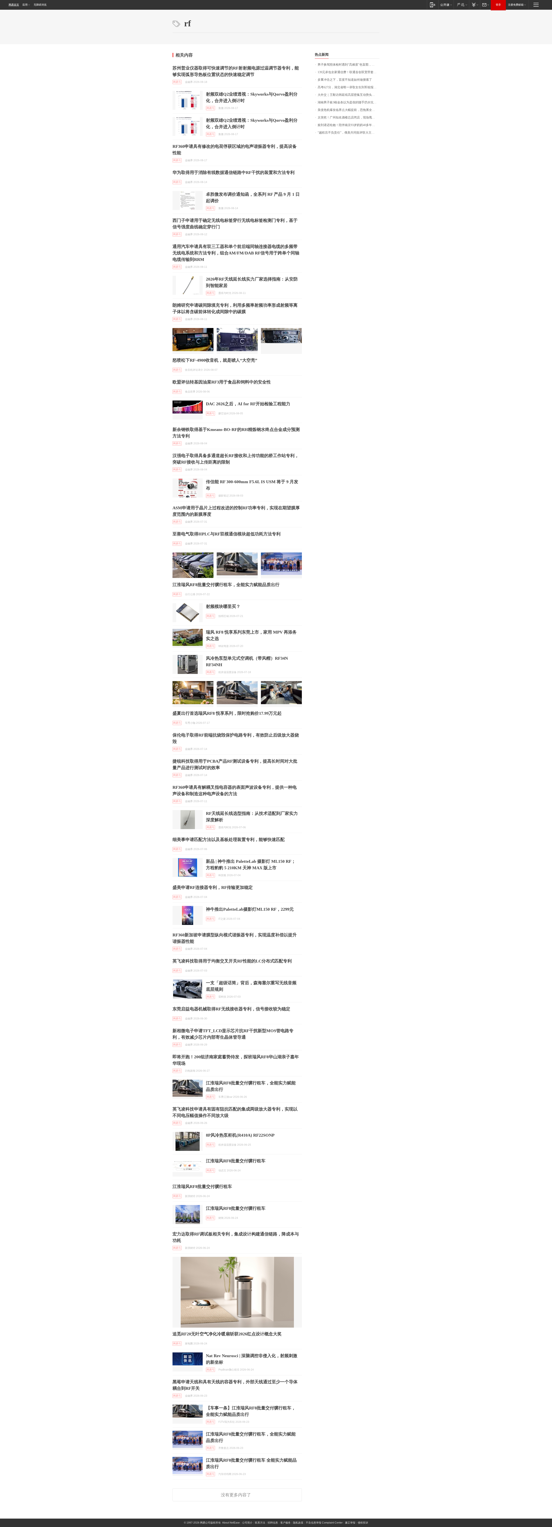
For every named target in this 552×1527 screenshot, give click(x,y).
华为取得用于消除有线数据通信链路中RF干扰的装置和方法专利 (233, 172)
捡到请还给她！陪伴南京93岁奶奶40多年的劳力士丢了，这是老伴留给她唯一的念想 (349, 125)
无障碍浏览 (40, 4)
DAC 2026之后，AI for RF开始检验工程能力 (248, 403)
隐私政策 (298, 1522)
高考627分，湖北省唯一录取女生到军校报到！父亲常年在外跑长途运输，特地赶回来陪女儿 (349, 87)
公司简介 (247, 1522)
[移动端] (432, 4)
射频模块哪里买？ (223, 606)
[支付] (474, 4)
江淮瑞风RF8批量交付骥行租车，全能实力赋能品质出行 (225, 584)
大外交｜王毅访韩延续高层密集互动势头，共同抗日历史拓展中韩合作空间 (349, 94)
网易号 (177, 82)
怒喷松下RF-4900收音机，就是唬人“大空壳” (214, 360)
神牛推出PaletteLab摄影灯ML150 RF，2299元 (250, 909)
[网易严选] (461, 4)
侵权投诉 (363, 1522)
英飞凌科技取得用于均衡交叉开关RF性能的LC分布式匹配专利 (232, 961)
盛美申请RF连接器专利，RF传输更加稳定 (212, 887)
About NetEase (231, 1522)
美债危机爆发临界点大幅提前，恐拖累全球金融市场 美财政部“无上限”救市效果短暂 (349, 110)
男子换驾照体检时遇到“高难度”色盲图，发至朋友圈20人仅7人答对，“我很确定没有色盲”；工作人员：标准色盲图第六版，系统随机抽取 (349, 64)
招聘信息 (273, 1522)
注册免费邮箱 (516, 4)
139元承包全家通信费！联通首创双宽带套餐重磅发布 (349, 72)
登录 (498, 4)
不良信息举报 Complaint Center (324, 1522)
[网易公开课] (446, 4)
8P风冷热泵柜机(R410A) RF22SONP (240, 1135)
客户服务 (285, 1522)
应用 (25, 4)
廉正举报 (350, 1522)
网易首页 (14, 4)
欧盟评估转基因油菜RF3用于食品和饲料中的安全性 (221, 382)
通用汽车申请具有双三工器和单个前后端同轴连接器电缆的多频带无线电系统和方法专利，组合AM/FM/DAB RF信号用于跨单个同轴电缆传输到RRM (235, 253)
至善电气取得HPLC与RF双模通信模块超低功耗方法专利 (226, 534)
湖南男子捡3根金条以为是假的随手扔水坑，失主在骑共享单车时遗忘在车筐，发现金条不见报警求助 (349, 102)
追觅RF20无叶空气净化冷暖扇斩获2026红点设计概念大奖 (227, 1333)
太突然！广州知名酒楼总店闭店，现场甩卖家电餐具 (349, 117)
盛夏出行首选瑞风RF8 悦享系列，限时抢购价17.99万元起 (227, 713)
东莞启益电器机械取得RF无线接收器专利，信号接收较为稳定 (231, 1008)
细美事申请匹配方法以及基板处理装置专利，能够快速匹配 (228, 839)
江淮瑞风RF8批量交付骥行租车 (235, 1160)
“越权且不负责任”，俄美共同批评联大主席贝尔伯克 (349, 132)
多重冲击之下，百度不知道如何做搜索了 (345, 79)
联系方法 (260, 1522)
